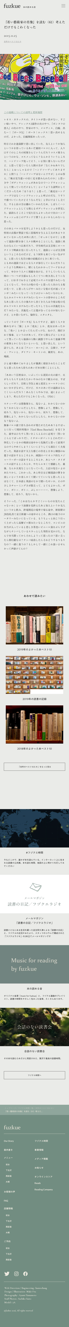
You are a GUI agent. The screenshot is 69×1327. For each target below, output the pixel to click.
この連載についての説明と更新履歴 (23, 112)
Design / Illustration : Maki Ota (20, 1291)
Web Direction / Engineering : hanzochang (25, 1288)
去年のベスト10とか (12, 41)
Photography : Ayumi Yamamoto (20, 1295)
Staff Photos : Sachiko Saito (17, 1298)
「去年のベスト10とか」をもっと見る (34, 767)
